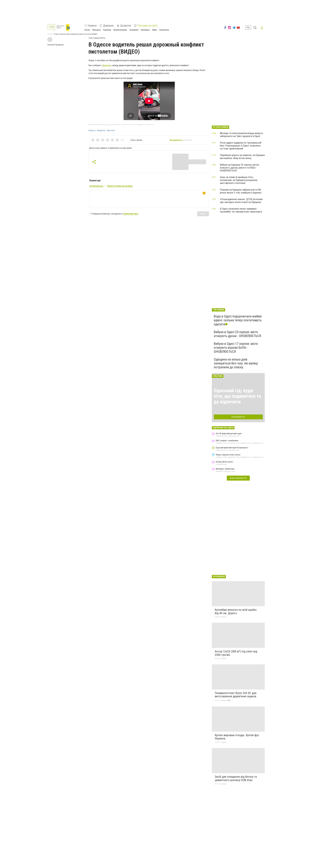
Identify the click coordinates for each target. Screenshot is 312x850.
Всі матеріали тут (238, 417)
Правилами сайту (130, 214)
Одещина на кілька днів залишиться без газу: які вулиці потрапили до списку (236, 363)
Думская (107, 65)
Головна (49, 34)
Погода (87, 30)
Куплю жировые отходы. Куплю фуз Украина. (237, 736)
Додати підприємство (238, 478)
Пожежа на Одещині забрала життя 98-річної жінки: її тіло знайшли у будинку (240, 191)
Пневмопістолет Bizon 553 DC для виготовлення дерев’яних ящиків (235, 694)
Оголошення (133, 30)
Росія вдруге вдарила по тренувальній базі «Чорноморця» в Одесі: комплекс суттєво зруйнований (240, 145)
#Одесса (92, 130)
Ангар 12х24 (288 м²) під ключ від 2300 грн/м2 (236, 653)
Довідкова (107, 30)
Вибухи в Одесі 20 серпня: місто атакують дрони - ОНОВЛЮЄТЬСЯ (237, 334)
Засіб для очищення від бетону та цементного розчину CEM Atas (236, 778)
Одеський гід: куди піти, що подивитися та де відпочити (237, 396)
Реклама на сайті (147, 25)
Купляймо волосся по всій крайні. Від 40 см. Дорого (236, 611)
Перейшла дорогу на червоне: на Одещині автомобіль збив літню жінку (242, 157)
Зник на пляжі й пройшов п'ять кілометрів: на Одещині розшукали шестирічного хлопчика (238, 180)
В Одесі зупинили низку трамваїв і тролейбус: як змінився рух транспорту (241, 210)
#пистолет (111, 130)
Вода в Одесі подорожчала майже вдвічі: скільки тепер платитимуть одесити (238, 320)
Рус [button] (248, 27)
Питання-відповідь (120, 30)
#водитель (101, 130)
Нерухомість (145, 30)
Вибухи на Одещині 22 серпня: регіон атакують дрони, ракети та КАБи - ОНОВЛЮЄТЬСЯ (239, 167)
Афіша (154, 30)
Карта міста (96, 30)
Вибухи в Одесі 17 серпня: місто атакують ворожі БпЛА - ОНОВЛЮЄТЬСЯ (236, 347)
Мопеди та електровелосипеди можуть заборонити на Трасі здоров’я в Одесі (241, 135)
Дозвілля (125, 25)
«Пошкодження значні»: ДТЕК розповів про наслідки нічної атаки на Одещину (241, 201)
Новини (92, 25)
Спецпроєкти (164, 30)
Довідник (108, 25)
